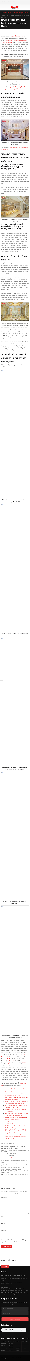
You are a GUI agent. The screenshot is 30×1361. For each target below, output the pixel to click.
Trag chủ (4, 12)
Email (3, 1223)
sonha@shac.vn (12, 1158)
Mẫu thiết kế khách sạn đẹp (13, 12)
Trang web (3, 1230)
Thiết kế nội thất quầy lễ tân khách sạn (16, 14)
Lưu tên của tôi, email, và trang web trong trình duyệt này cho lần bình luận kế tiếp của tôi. (14, 1241)
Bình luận (4, 1197)
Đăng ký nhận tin (15, 1319)
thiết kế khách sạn (7, 42)
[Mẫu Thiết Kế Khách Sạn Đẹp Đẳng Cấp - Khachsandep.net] (15, 7)
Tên (2, 1216)
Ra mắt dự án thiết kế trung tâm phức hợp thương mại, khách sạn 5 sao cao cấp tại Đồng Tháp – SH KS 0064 (16, 1136)
